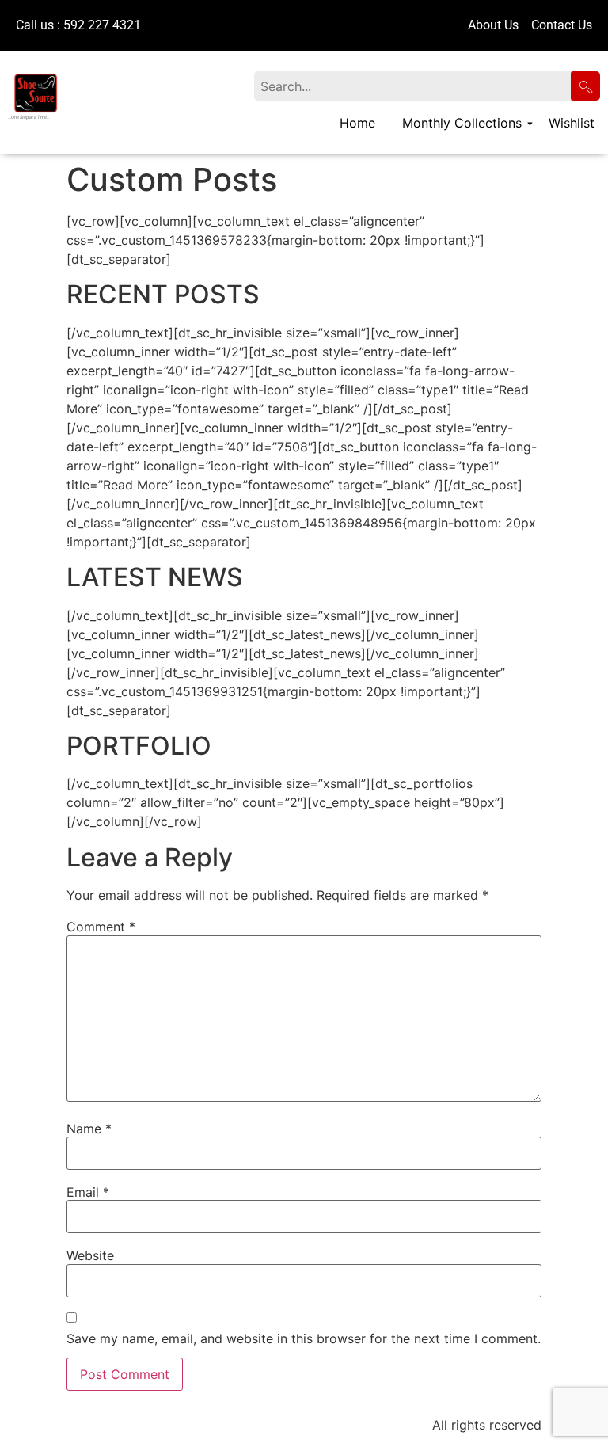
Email (87, 1192)
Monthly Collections (462, 123)
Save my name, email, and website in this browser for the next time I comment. (303, 1338)
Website (90, 1255)
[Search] (585, 86)
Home (357, 123)
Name (89, 1128)
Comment (100, 926)
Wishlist (572, 123)
